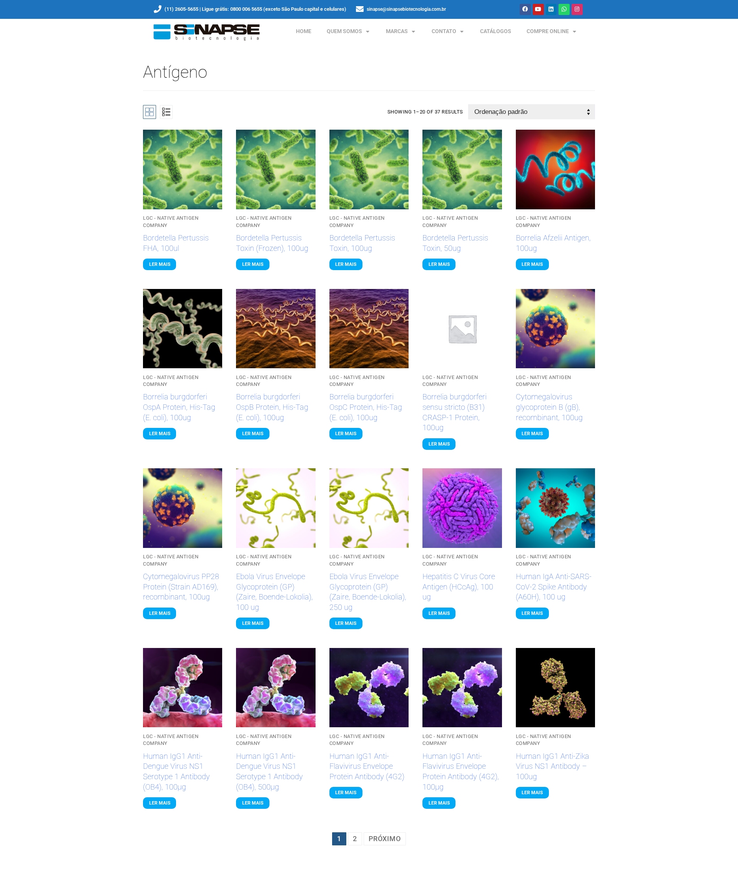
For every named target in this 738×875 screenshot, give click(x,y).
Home (303, 31)
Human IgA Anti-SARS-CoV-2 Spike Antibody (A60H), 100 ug (554, 586)
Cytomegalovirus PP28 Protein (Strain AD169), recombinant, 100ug (181, 586)
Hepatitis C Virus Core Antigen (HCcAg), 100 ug (458, 586)
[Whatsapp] (564, 9)
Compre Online (548, 31)
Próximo (385, 839)
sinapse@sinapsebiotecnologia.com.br (406, 9)
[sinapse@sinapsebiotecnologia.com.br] (360, 9)
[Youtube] (538, 9)
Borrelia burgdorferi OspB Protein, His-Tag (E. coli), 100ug (272, 407)
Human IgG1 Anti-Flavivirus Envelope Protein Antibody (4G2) (366, 766)
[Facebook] (525, 9)
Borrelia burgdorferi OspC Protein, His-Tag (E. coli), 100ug (365, 407)
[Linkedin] (551, 9)
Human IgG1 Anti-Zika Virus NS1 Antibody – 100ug (552, 766)
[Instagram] (577, 9)
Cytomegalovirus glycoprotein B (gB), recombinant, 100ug (549, 407)
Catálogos (495, 31)
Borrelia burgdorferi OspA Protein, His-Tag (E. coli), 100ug (179, 407)
